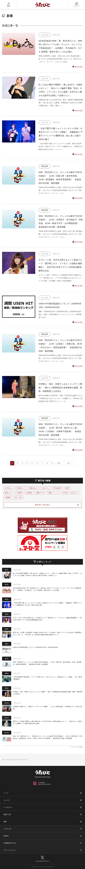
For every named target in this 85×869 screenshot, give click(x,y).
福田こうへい (53, 493)
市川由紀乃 (57, 488)
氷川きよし (9, 488)
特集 (5, 821)
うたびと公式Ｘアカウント (42, 861)
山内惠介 (29, 493)
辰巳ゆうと (21, 488)
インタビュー (8, 807)
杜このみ (18, 497)
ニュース (6, 800)
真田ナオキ (40, 493)
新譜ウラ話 (7, 814)
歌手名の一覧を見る (42, 505)
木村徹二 (8, 497)
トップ (6, 793)
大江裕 (64, 493)
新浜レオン (9, 493)
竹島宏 (19, 493)
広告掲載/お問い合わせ (10, 843)
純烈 (67, 488)
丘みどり (74, 493)
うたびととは (7, 828)
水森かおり (33, 488)
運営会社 (6, 836)
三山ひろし (45, 488)
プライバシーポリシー (10, 850)
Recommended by (74, 747)
